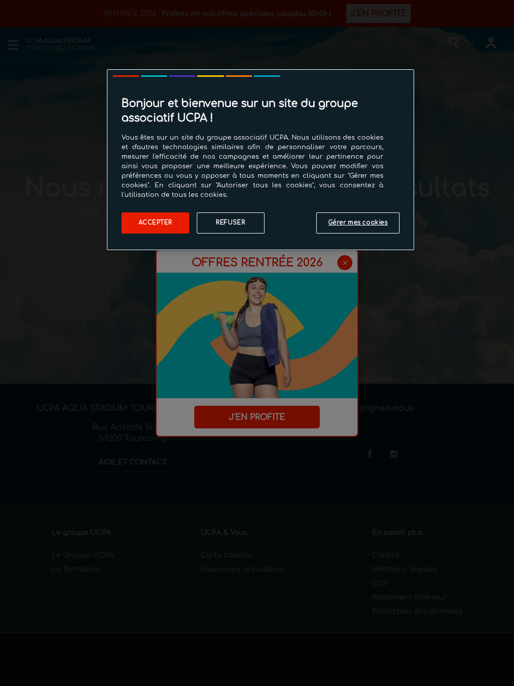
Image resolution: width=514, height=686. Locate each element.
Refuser (230, 222)
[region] (260, 160)
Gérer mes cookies (358, 222)
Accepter (156, 222)
